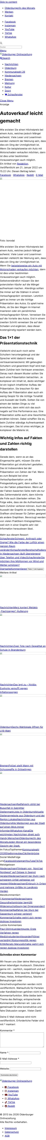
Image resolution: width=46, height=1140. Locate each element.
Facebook (10, 21)
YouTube (9, 29)
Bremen (9, 79)
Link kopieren (38, 569)
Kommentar (7, 1030)
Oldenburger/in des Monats (20, 8)
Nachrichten (11, 64)
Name (4, 1052)
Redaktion (22, 163)
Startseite (5, 568)
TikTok (8, 33)
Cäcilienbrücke (31, 853)
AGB (7, 1135)
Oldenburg (10, 68)
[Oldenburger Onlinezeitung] (16, 1081)
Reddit (30, 175)
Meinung (10, 83)
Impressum (11, 1128)
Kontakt (9, 15)
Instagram (10, 25)
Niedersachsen (13, 75)
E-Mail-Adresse (9, 1058)
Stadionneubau (14, 853)
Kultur (8, 87)
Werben (9, 11)
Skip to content (8, 1)
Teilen (30, 569)
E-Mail (39, 175)
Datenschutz (12, 1132)
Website (4, 1068)
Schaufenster (15, 94)
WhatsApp (10, 36)
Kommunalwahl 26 (15, 71)
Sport (8, 90)
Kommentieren (19, 568)
